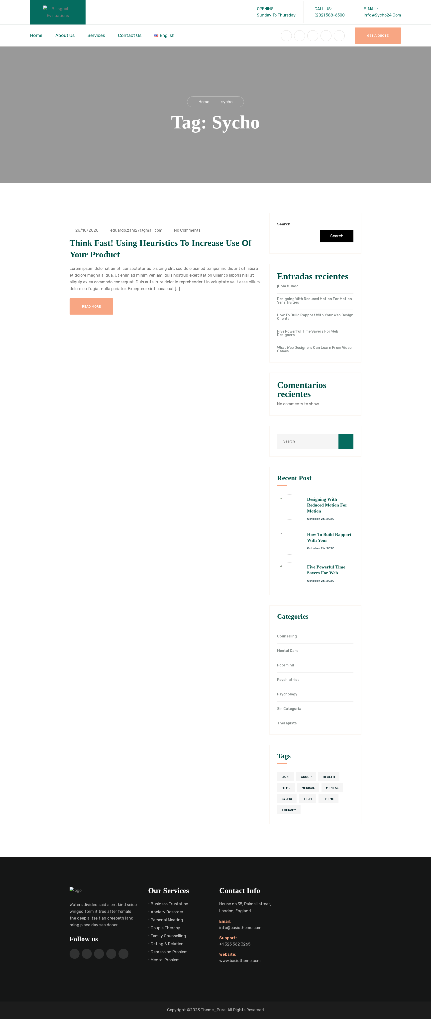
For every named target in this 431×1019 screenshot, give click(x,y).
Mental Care (287, 651)
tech (307, 799)
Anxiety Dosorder (167, 912)
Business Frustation (169, 904)
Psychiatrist (288, 680)
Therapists (287, 723)
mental (332, 788)
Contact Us (129, 35)
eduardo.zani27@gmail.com (135, 230)
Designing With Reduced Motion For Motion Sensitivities (314, 300)
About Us (65, 35)
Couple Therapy (165, 928)
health (329, 777)
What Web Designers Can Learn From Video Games (314, 349)
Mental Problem (165, 960)
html (286, 788)
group (306, 777)
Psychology (287, 694)
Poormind (285, 665)
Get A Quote (378, 35)
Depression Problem (169, 952)
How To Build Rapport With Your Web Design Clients (315, 317)
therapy (289, 810)
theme (328, 799)
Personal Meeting (167, 920)
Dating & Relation (167, 944)
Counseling (287, 636)
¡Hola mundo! (288, 286)
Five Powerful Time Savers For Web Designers (307, 333)
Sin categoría (289, 709)
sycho (287, 799)
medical (308, 788)
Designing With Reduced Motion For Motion (327, 505)
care (286, 777)
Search (283, 224)
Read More (91, 306)
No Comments (187, 230)
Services (96, 35)
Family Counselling (168, 936)
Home (36, 35)
